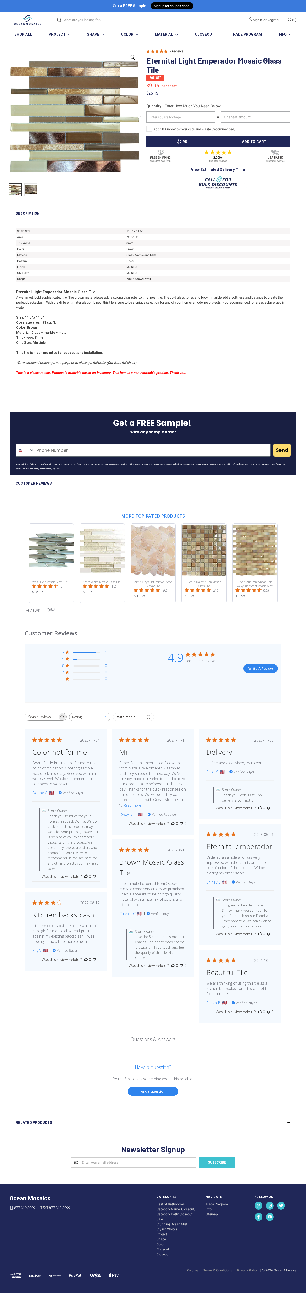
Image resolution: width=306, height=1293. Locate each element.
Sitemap (212, 1214)
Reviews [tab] (32, 610)
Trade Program (246, 34)
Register (273, 20)
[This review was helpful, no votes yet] (86, 876)
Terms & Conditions (217, 1270)
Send (282, 450)
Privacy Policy (247, 1270)
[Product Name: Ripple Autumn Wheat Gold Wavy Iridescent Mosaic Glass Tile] (255, 563)
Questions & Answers (153, 1039)
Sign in (258, 20)
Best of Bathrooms (171, 1204)
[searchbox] (41, 716)
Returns (192, 1270)
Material (164, 34)
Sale (160, 1219)
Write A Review (260, 668)
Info (283, 34)
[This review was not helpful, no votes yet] (94, 876)
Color (127, 34)
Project (57, 34)
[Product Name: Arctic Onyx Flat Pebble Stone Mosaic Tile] (153, 563)
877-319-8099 (24, 1208)
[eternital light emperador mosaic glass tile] (30, 189)
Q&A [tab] (51, 610)
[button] (153, 213)
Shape (93, 34)
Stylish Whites (167, 1229)
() (293, 20)
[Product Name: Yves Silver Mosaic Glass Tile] (51, 563)
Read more (132, 805)
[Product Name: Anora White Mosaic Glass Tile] (102, 563)
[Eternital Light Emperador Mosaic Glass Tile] (15, 189)
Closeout (204, 34)
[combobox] (25, 450)
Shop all (23, 34)
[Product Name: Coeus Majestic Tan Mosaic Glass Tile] (204, 563)
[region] (75, 192)
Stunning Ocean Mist (172, 1224)
